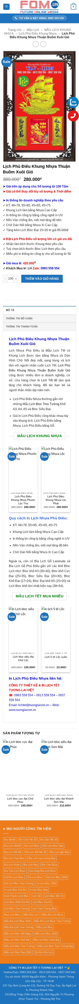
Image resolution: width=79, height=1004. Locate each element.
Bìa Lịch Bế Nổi (12, 852)
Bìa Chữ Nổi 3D (28, 839)
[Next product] (36, 44)
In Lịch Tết (45, 380)
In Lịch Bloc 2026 (46, 883)
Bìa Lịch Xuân (12, 864)
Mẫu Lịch (33, 29)
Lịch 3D (36, 896)
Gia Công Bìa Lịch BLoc (42, 870)
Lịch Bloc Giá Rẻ (42, 902)
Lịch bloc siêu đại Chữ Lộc (23, 658)
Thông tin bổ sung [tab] (19, 318)
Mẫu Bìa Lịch (31, 914)
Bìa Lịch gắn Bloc (60, 852)
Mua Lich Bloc (12, 914)
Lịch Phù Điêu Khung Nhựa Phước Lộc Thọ (23, 500)
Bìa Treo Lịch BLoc (15, 870)
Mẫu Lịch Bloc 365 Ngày (17, 933)
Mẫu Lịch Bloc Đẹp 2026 (17, 952)
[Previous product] (43, 44)
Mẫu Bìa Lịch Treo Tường (18, 927)
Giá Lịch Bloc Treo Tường (18, 883)
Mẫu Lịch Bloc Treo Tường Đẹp (55, 946)
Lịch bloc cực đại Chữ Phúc (20, 800)
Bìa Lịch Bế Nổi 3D (35, 852)
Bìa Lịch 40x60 (12, 845)
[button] (6, 7)
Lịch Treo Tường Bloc (44, 908)
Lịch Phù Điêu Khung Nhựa (38, 33)
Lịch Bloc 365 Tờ (54, 896)
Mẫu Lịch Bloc (45, 927)
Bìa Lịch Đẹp (30, 864)
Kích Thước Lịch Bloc (16, 896)
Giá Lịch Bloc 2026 (56, 877)
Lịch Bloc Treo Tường (44, 404)
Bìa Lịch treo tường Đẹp (41, 858)
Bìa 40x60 (9, 839)
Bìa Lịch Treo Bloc (14, 858)
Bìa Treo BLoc (49, 864)
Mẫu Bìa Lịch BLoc (52, 914)
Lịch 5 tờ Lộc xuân (56, 656)
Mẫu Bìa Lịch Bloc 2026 (17, 921)
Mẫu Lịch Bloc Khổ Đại (17, 939)
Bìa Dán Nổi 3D (49, 839)
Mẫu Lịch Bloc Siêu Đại (46, 939)
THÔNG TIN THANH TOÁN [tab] (21, 326)
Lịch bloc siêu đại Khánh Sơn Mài (59, 800)
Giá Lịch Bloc (34, 877)
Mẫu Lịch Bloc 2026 (46, 933)
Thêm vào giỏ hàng (42, 278)
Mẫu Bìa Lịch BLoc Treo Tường (52, 921)
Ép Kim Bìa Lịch (44, 952)
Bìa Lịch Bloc (31, 845)
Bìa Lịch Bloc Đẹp (53, 845)
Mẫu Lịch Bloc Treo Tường (19, 946)
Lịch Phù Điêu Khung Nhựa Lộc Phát (56, 500)
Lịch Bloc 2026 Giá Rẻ (16, 902)
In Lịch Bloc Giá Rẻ (15, 889)
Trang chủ (14, 29)
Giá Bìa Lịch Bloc (14, 877)
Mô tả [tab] (10, 310)
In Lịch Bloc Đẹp (38, 889)
